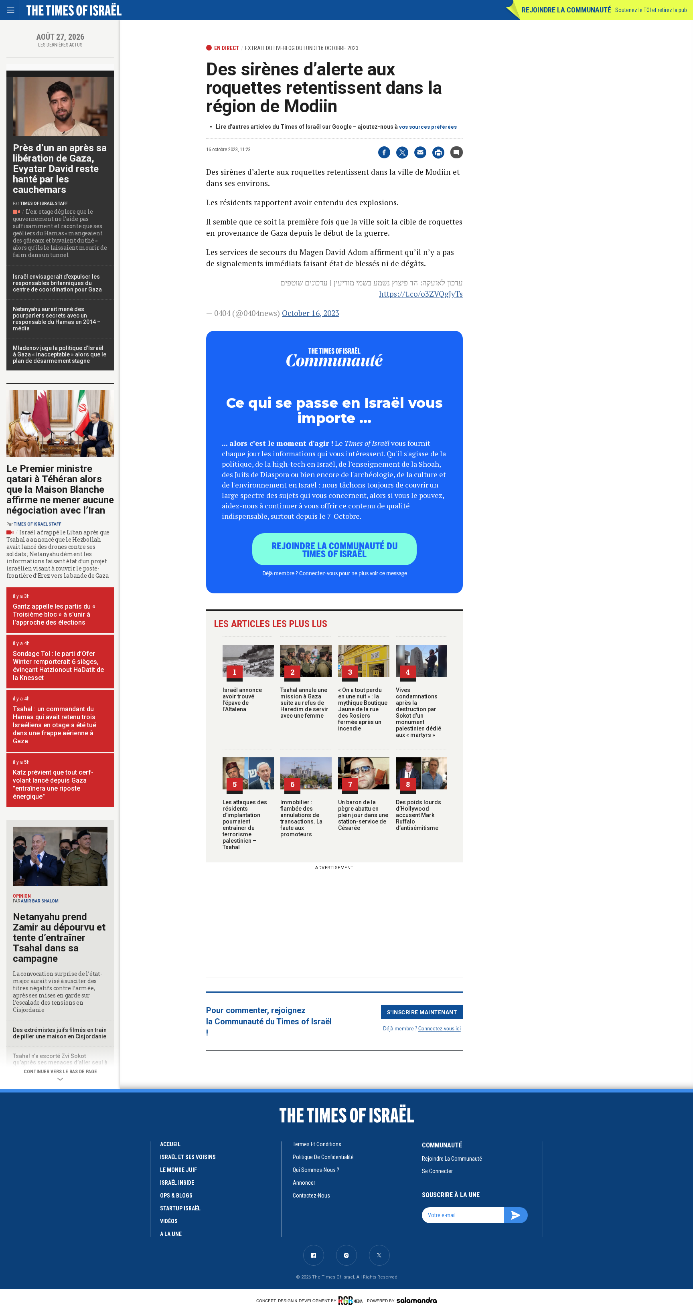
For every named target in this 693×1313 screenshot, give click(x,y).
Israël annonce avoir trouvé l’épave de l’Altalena (242, 699)
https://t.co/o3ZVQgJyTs (421, 294)
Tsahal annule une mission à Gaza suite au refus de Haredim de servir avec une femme (304, 703)
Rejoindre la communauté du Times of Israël (335, 549)
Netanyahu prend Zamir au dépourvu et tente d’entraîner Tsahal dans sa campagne (59, 937)
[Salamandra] (417, 1300)
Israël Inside (177, 1182)
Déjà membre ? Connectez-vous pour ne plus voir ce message (334, 573)
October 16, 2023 (310, 313)
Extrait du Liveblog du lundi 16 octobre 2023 (302, 48)
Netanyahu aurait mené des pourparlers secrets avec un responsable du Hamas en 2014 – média (57, 319)
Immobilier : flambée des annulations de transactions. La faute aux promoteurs (301, 818)
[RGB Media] (351, 1300)
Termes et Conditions (317, 1144)
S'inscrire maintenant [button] (422, 1012)
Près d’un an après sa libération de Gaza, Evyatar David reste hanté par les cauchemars (60, 168)
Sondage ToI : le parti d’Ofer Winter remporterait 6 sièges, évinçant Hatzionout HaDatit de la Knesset (58, 666)
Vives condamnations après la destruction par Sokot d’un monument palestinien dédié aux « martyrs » (418, 712)
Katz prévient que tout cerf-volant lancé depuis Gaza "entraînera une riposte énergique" (53, 784)
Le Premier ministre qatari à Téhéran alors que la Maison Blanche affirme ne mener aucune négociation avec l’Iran (60, 489)
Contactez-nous (311, 1195)
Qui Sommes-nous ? (316, 1170)
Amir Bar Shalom (40, 901)
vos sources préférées (428, 127)
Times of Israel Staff (44, 203)
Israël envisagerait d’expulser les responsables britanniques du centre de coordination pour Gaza (57, 283)
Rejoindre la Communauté (566, 10)
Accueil (170, 1144)
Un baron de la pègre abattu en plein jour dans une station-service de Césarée (363, 815)
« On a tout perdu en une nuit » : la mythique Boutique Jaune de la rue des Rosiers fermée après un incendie (362, 709)
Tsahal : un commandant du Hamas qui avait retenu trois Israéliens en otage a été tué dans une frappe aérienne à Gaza (54, 725)
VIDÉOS (169, 1221)
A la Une (171, 1234)
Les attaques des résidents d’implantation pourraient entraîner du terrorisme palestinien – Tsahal (245, 824)
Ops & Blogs (176, 1195)
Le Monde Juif (178, 1170)
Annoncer (304, 1182)
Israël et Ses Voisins (188, 1157)
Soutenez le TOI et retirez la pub (651, 10)
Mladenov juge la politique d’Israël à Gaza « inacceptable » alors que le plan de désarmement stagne (59, 354)
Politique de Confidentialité (323, 1157)
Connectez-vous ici (439, 1028)
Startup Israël (180, 1208)
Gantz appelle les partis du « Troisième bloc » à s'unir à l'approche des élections (54, 614)
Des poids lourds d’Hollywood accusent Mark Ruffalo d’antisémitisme (418, 815)
